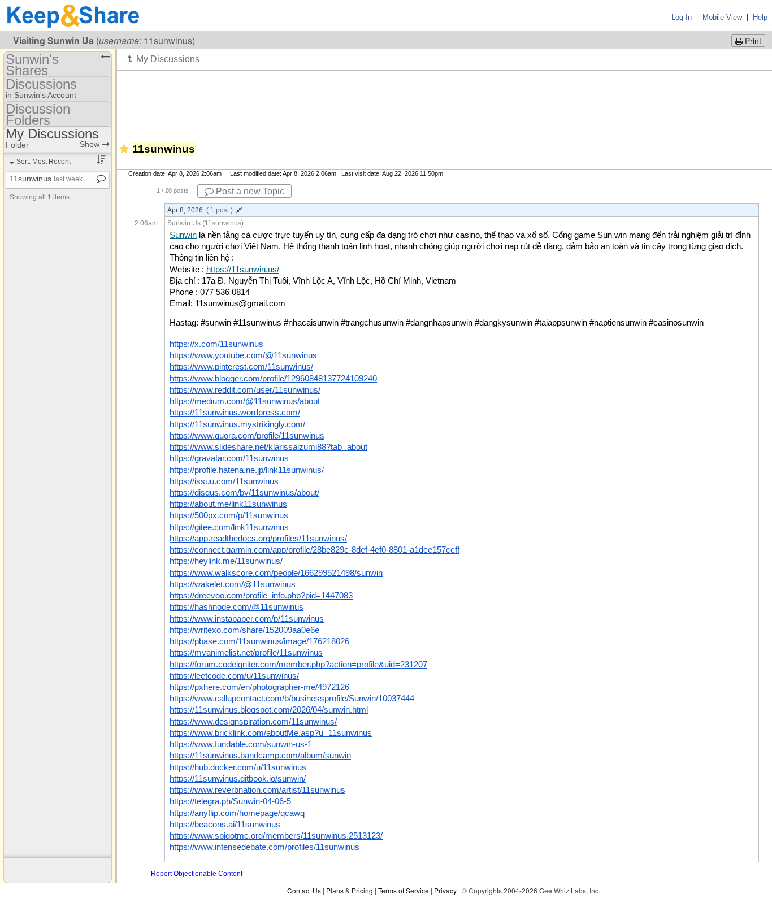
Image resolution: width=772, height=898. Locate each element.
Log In (681, 17)
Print (752, 40)
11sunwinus (46, 178)
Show (91, 144)
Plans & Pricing (349, 890)
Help (760, 17)
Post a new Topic (249, 191)
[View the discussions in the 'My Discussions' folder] (163, 59)
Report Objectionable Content (196, 874)
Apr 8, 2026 (200, 210)
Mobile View (722, 17)
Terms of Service (403, 890)
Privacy (445, 890)
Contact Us (304, 890)
